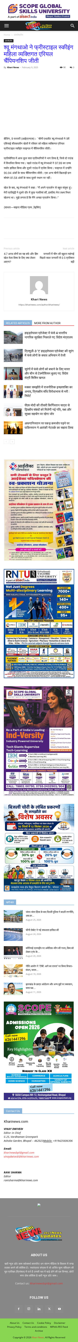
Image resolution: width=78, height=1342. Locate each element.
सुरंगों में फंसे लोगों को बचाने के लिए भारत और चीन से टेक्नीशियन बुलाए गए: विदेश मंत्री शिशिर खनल (47, 373)
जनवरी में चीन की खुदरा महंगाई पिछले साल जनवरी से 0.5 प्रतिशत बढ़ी (57, 258)
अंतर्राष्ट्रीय (18, 34)
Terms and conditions (35, 1326)
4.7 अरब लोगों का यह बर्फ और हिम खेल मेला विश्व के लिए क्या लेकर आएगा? (21, 258)
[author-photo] (39, 294)
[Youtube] (59, 1309)
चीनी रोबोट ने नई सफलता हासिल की (42, 929)
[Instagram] (29, 1309)
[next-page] (12, 441)
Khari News (13, 67)
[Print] (51, 76)
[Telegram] (33, 76)
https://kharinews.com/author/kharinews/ (39, 304)
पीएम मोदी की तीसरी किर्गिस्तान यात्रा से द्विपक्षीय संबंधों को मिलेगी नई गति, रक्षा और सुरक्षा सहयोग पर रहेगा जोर (48, 409)
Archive (39, 1330)
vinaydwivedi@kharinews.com (21, 1156)
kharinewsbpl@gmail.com (19, 1152)
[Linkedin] (39, 1309)
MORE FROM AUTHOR (47, 323)
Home (7, 34)
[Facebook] (7, 76)
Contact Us (28, 1322)
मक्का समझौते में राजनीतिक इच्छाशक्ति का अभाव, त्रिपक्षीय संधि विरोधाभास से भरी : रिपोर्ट (49, 391)
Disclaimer (59, 1322)
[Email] (42, 76)
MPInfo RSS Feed (59, 1326)
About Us (15, 1322)
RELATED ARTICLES (18, 323)
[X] (16, 76)
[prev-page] (6, 441)
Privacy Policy (14, 1326)
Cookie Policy (44, 1322)
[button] (6, 26)
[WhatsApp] (25, 76)
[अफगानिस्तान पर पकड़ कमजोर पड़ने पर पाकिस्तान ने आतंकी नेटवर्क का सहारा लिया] (13, 427)
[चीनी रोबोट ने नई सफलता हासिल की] (13, 934)
